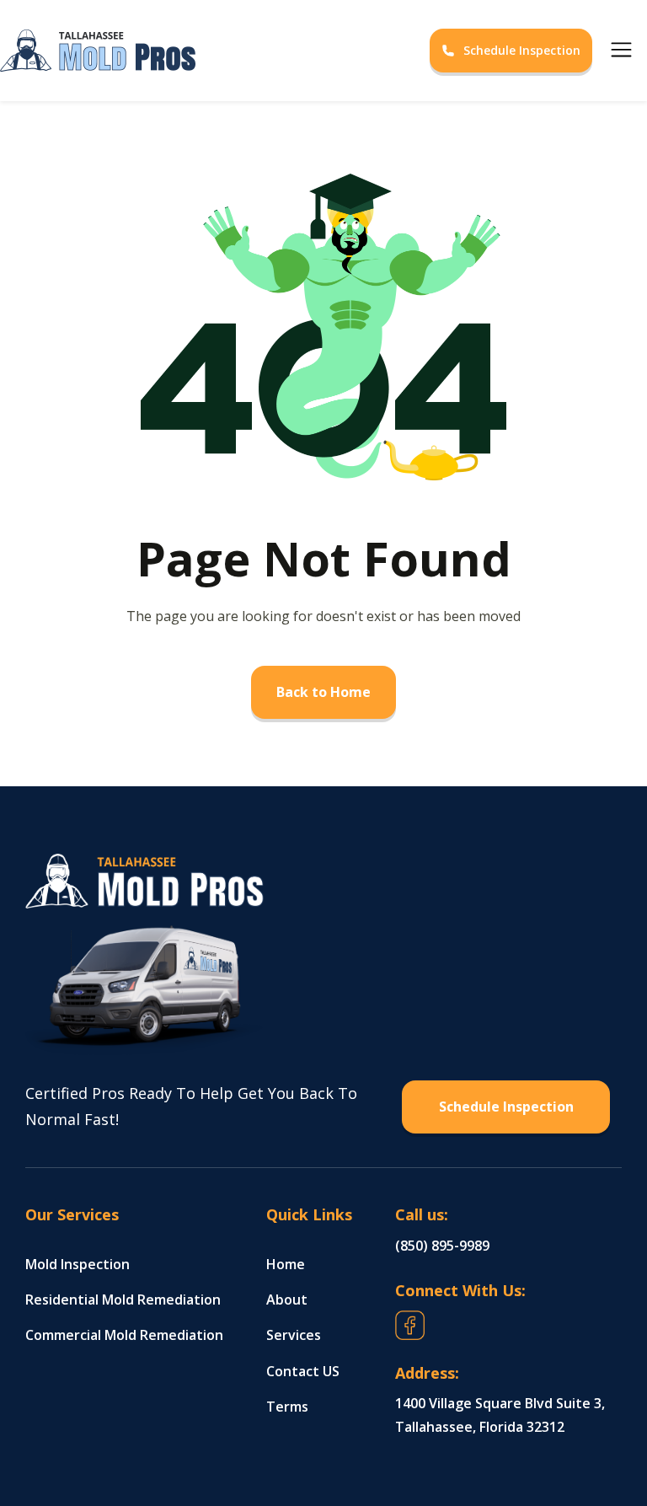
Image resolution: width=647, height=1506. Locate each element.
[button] (621, 50)
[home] (298, 50)
